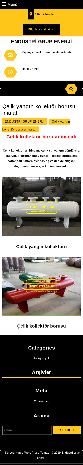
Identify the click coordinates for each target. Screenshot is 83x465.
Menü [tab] (12, 4)
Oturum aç (41, 401)
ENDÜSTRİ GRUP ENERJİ (41, 41)
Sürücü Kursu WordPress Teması (27, 452)
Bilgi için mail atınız (43, 30)
